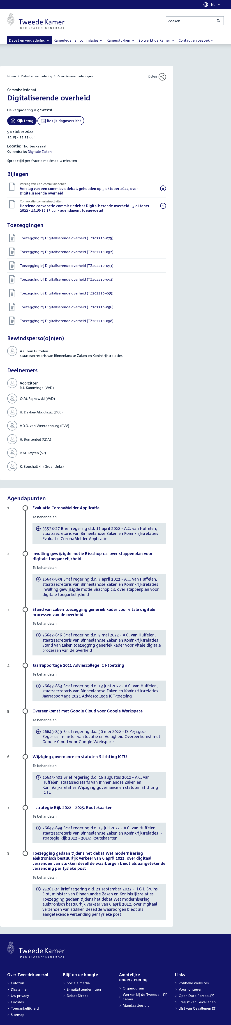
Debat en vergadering (36, 76)
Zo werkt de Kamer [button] (155, 40)
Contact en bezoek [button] (194, 40)
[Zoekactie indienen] (219, 20)
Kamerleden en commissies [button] (76, 40)
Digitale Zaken (40, 151)
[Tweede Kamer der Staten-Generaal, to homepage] (36, 21)
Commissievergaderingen (75, 76)
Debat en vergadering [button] (27, 40)
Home (11, 76)
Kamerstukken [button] (119, 40)
